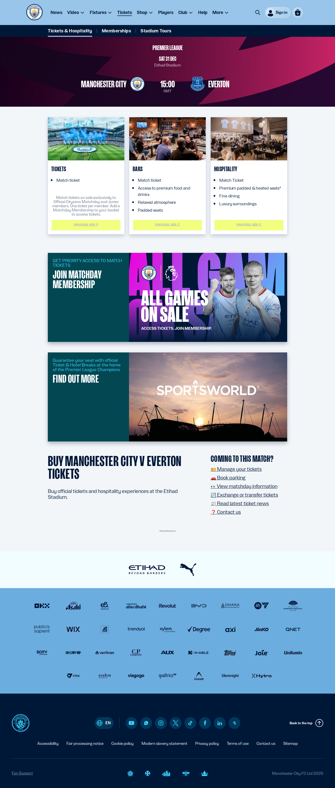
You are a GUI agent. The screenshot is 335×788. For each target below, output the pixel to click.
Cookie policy (122, 743)
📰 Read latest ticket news (240, 503)
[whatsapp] (146, 723)
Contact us (266, 743)
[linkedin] (220, 723)
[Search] (257, 12)
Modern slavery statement (164, 743)
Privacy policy (207, 743)
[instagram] (160, 723)
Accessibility (48, 743)
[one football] (234, 723)
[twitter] (176, 723)
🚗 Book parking (228, 477)
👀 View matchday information (244, 486)
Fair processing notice (84, 743)
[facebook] (205, 723)
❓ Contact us (226, 512)
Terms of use (238, 743)
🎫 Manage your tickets (236, 469)
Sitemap (290, 743)
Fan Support (22, 773)
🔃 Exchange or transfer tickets (244, 495)
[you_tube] (131, 723)
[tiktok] (190, 723)
